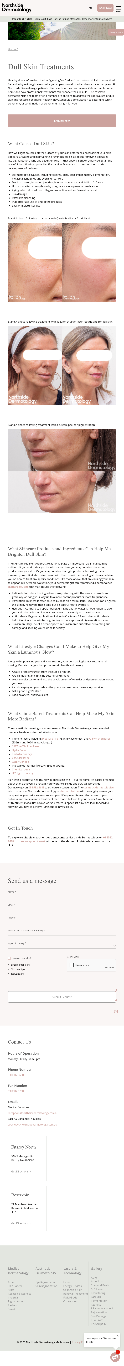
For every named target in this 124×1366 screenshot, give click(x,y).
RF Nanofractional (102, 1308)
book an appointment (31, 841)
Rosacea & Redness (19, 1293)
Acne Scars (97, 1281)
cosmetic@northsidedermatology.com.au (32, 1124)
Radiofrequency (22, 754)
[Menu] (119, 8)
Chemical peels (21, 769)
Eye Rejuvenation (46, 1282)
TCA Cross (97, 1320)
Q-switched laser (99, 738)
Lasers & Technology (72, 1270)
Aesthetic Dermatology (46, 1270)
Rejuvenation (99, 1312)
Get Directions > (21, 1171)
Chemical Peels (100, 1285)
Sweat (11, 1309)
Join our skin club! (22, 958)
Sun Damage (98, 1316)
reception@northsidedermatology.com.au (33, 1113)
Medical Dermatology (18, 1270)
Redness (96, 1304)
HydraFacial (19, 750)
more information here (100, 18)
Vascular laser (20, 758)
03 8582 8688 (36, 787)
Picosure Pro (50, 738)
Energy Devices (72, 1286)
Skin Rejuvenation (46, 1286)
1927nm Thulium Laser (26, 746)
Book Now (105, 8)
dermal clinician (70, 791)
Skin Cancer (15, 1286)
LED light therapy (23, 773)
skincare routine (18, 586)
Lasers (67, 1282)
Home (12, 49)
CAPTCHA (73, 956)
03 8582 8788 (16, 1091)
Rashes (12, 1305)
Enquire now (62, 120)
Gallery (96, 1268)
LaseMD (96, 1297)
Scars (11, 1290)
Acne (11, 1282)
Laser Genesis (20, 762)
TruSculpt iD (98, 1324)
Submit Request (62, 997)
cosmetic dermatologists (99, 787)
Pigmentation (99, 1301)
